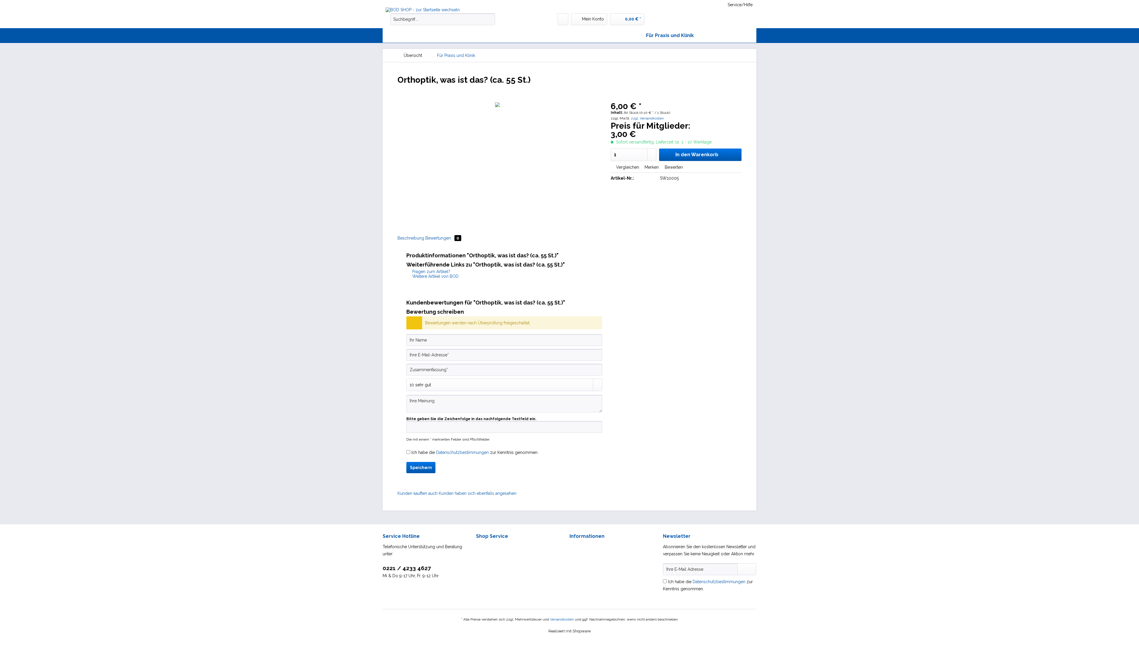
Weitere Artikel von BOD (435, 276)
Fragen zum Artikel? (430, 271)
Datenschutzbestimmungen (462, 452)
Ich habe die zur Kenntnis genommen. (474, 452)
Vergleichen (627, 167)
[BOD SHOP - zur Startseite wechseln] (430, 9)
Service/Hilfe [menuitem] (740, 4)
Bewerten (673, 167)
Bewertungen (442, 238)
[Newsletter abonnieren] (746, 569)
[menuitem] (442, 21)
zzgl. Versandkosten (647, 118)
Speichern (421, 467)
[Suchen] (489, 19)
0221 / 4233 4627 (407, 568)
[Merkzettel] (563, 19)
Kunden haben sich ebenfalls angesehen (477, 493)
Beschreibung (410, 238)
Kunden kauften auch (417, 493)
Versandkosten (562, 619)
